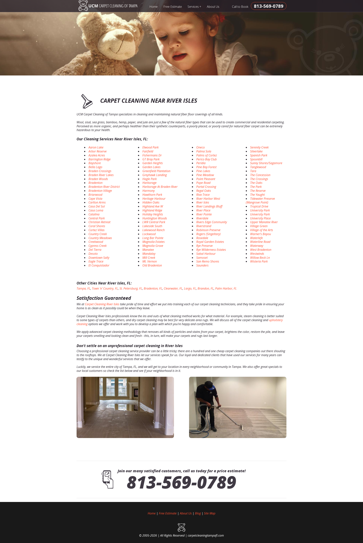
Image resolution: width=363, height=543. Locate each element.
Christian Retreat (99, 222)
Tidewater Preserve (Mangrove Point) (260, 201)
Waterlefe (256, 238)
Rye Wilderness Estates (211, 250)
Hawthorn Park (152, 195)
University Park (260, 210)
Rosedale (202, 238)
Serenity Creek (259, 147)
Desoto (93, 254)
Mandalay (148, 254)
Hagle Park (149, 179)
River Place (203, 210)
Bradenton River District (104, 187)
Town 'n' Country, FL (105, 288)
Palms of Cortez (206, 155)
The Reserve (258, 191)
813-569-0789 (181, 481)
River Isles (202, 202)
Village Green (259, 226)
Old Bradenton (152, 265)
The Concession (260, 175)
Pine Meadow (205, 175)
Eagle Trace (95, 261)
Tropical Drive (259, 206)
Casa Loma (95, 210)
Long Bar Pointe (152, 238)
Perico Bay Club (206, 159)
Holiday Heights (152, 214)
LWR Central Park (153, 222)
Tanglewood (258, 167)
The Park (256, 187)
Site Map (209, 513)
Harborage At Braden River (160, 187)
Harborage (149, 183)
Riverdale (202, 218)
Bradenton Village (100, 191)
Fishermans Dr (152, 155)
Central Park (96, 218)
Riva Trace (203, 195)
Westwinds (257, 254)
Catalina (93, 214)
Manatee (148, 250)
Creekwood (95, 242)
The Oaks (256, 183)
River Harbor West (208, 199)
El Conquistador (98, 265)
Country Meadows (100, 238)
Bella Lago (95, 167)
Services (194, 6)
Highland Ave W (152, 206)
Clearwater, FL (173, 288)
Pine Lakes (203, 171)
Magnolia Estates (153, 242)
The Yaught (257, 195)
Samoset (202, 258)
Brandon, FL (206, 288)
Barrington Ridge (99, 159)
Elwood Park (150, 147)
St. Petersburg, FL (130, 288)
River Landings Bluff (209, 206)
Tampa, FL (83, 288)
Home (153, 7)
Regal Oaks (203, 191)
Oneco (200, 147)
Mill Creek (148, 258)
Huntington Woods (154, 218)
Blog (198, 513)
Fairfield (147, 151)
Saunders (202, 265)
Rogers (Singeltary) (208, 234)
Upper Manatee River (264, 222)
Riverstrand (203, 226)
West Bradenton (260, 250)
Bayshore (94, 163)
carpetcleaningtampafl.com (206, 535)
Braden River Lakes (101, 175)
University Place (260, 218)
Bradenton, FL (153, 288)
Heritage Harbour (153, 199)
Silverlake (256, 151)
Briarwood (95, 195)
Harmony (148, 191)
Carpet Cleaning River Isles (102, 304)
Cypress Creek (97, 246)
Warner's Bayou (260, 234)
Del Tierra (94, 250)
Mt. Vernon (149, 261)
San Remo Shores (207, 261)
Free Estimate (172, 7)
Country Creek (97, 234)
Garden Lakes (151, 167)
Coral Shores (96, 226)
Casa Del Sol (96, 206)
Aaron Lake (95, 147)
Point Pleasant (205, 179)
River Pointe (204, 214)
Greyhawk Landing (154, 175)
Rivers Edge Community (211, 222)
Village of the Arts (261, 230)
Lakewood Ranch (153, 230)
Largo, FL (190, 288)
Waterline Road (260, 242)
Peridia (201, 163)
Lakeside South (152, 226)
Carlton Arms (97, 202)
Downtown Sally (98, 258)
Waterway (256, 246)
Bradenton (95, 183)
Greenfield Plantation (156, 171)
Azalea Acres (96, 155)
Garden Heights (152, 163)
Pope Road (203, 183)
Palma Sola (203, 151)
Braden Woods (98, 179)
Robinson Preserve (208, 230)
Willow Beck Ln (260, 258)
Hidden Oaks (150, 202)
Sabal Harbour (206, 254)
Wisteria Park (259, 261)
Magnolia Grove (152, 246)
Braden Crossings (99, 171)
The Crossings (259, 179)
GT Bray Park (151, 159)
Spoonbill (256, 159)
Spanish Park (258, 155)
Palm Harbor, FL (226, 288)
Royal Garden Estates (210, 242)
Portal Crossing (206, 187)
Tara (253, 171)
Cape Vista (95, 199)
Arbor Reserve (97, 151)
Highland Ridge (152, 210)
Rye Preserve (204, 246)
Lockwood (149, 234)
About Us (213, 7)
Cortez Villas (96, 230)
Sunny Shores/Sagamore (266, 163)
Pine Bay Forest (206, 167)
